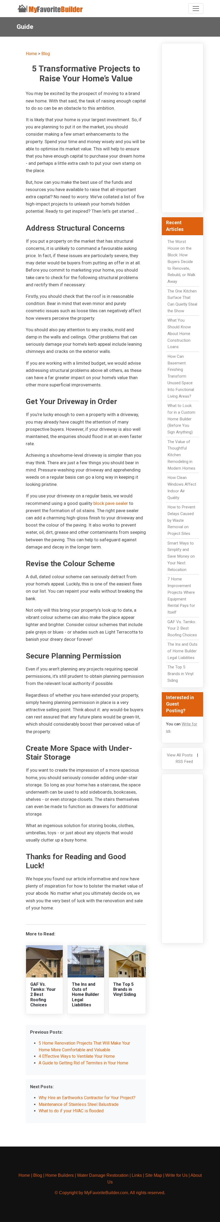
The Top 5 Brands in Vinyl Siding (124, 989)
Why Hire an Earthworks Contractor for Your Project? (87, 1097)
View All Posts (180, 755)
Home (31, 53)
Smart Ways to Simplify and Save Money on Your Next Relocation (181, 556)
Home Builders (59, 1175)
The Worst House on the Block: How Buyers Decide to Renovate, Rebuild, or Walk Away (181, 261)
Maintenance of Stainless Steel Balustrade (79, 1104)
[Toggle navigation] (195, 8)
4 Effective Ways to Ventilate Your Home (77, 1056)
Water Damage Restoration (103, 1175)
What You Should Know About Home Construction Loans (179, 333)
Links (137, 1175)
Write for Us (176, 1175)
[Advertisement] (182, 128)
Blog (45, 53)
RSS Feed (184, 761)
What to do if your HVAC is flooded (71, 1110)
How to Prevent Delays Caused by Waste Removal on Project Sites (181, 520)
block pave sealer (111, 503)
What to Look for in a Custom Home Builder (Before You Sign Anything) (181, 419)
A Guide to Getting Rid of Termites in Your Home (83, 1062)
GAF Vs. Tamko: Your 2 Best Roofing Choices (43, 994)
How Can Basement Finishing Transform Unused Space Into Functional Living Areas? (180, 376)
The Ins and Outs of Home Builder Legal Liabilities (85, 994)
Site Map (153, 1175)
